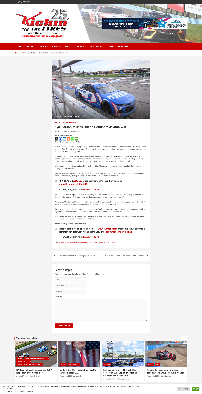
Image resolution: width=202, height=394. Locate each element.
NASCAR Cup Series (70, 123)
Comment (59, 296)
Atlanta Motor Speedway (68, 242)
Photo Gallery (30, 364)
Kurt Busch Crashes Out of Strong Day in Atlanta (76, 256)
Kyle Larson (98, 242)
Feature (78, 46)
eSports (56, 46)
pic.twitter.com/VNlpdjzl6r (119, 231)
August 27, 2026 (153, 376)
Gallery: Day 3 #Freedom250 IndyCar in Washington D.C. (34, 371)
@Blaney (77, 181)
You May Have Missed (27, 338)
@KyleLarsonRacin (107, 228)
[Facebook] (60, 138)
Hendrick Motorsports (85, 242)
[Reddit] (68, 138)
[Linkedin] (64, 138)
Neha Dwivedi (165, 376)
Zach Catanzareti (73, 131)
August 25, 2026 (66, 379)
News (114, 364)
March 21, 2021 (60, 131)
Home (19, 46)
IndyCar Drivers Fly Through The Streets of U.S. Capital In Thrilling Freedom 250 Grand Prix (77, 373)
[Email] (76, 138)
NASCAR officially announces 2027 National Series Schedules (164, 371)
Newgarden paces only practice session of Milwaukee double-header (121, 371)
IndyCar (44, 46)
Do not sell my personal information (19, 391)
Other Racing (95, 46)
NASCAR (29, 46)
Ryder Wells (123, 46)
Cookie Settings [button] (183, 389)
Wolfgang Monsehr (80, 379)
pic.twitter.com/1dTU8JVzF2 (73, 184)
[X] (56, 138)
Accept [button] (195, 389)
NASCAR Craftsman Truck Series (167, 358)
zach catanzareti (109, 242)
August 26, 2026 (22, 376)
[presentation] (182, 338)
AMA (66, 46)
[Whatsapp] (72, 138)
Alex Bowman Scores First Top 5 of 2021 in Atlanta (124, 256)
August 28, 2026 (109, 376)
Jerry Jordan (34, 376)
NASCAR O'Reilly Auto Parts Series (160, 364)
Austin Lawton (122, 376)
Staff (110, 46)
